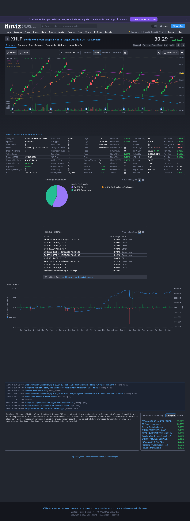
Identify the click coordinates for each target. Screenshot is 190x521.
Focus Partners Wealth (151, 448)
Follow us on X (107, 508)
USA (166, 45)
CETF (40, 134)
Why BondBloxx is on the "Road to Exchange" (44, 408)
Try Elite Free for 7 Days (142, 19)
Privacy (96, 508)
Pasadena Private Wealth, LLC (155, 445)
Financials (51, 45)
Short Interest (36, 45)
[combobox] (68, 26)
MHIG (30, 134)
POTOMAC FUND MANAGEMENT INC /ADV (157, 421)
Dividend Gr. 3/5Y (13, 163)
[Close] (186, 19)
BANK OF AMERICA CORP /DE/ (155, 439)
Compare (22, 45)
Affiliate (46, 508)
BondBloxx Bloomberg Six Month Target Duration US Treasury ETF (62, 39)
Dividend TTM (12, 157)
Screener (18, 32)
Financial (137, 45)
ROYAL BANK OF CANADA (153, 442)
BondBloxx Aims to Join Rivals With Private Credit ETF (48, 405)
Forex (79, 32)
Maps (27, 32)
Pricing (171, 32)
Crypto (88, 32)
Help (180, 32)
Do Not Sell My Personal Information (131, 508)
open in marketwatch (95, 456)
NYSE (172, 45)
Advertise (56, 508)
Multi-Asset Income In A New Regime (41, 396)
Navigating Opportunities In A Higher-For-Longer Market (49, 402)
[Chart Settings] (182, 52)
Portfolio (98, 32)
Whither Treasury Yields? (35, 390)
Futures (71, 32)
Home (8, 32)
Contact (74, 508)
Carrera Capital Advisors (152, 427)
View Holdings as (129, 180)
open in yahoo (78, 456)
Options (62, 45)
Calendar (109, 32)
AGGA (19, 134)
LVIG (15, 134)
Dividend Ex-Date (13, 160)
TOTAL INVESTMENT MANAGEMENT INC (157, 433)
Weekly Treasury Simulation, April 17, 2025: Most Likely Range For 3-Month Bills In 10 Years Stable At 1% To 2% (74, 393)
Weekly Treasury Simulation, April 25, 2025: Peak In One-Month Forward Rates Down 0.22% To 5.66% (69, 385)
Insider (61, 32)
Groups (52, 32)
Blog (82, 508)
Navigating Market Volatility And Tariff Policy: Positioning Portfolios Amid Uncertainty (61, 388)
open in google (111, 456)
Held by (8, 134)
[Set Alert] (178, 45)
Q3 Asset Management (151, 424)
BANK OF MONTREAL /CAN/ (154, 430)
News (43, 32)
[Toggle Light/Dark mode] (154, 26)
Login (165, 26)
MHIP (35, 134)
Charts (35, 32)
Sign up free (178, 26)
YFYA (25, 134)
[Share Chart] (159, 52)
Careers (65, 508)
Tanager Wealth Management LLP (156, 436)
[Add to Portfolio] (183, 45)
